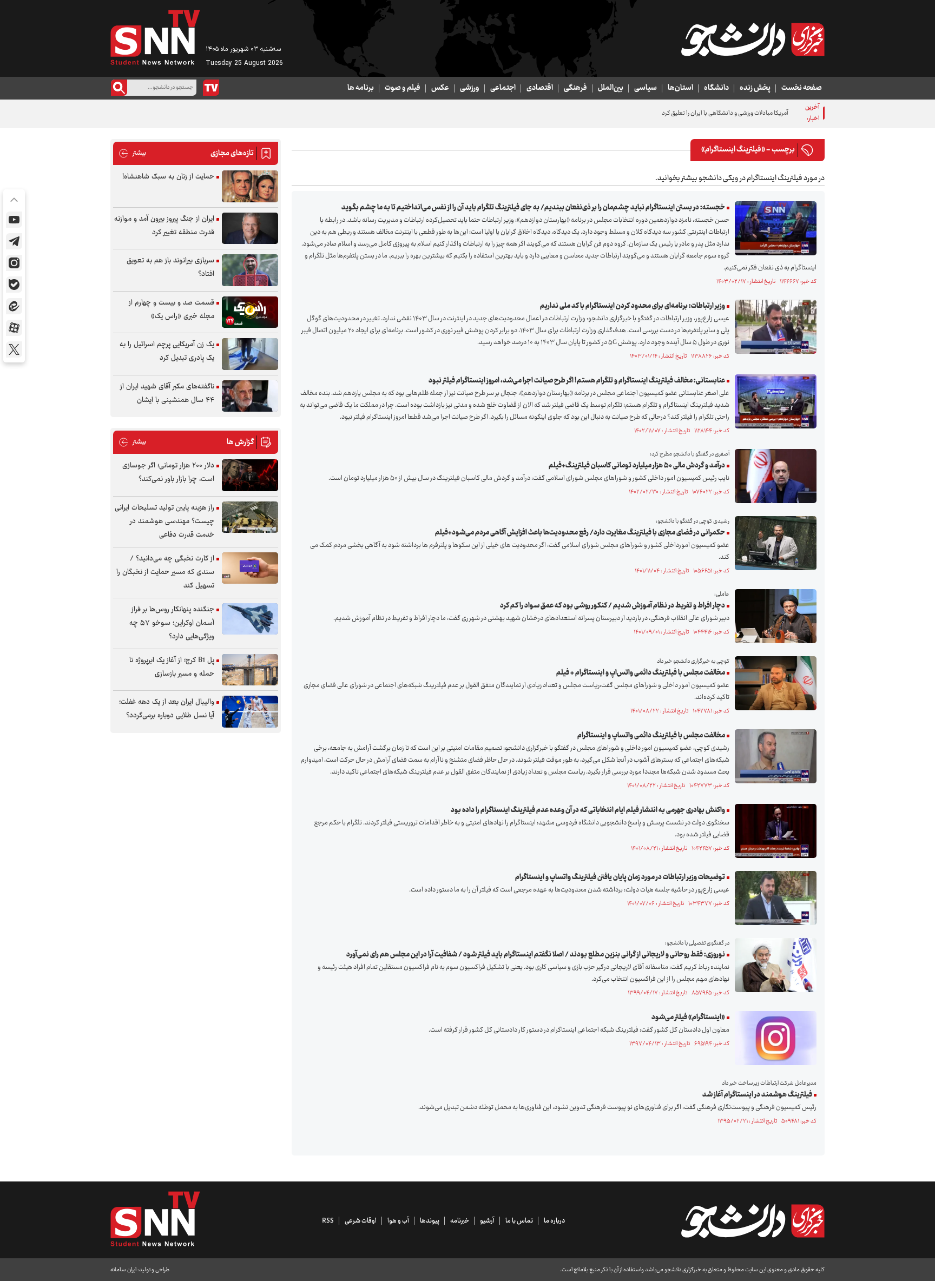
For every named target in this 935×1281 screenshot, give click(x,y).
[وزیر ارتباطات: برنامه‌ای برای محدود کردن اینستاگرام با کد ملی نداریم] (773, 327)
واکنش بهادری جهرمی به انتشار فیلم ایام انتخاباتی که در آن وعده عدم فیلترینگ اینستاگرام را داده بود (588, 810)
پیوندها (429, 1221)
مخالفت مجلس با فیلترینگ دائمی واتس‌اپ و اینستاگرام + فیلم (640, 672)
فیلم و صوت (402, 88)
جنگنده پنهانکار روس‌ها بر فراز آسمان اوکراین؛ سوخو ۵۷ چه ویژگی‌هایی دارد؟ (171, 623)
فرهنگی (575, 88)
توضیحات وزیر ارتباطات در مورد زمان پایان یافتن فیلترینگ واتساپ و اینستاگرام (620, 877)
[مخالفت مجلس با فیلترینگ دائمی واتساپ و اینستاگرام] (773, 756)
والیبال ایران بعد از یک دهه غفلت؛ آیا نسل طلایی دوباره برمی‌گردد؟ (166, 709)
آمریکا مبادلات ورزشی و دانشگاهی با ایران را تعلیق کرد (725, 113)
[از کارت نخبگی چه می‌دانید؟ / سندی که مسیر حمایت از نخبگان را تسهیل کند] (250, 568)
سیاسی (645, 88)
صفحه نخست (801, 88)
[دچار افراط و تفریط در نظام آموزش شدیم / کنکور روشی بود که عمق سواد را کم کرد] (773, 616)
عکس (440, 88)
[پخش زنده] (211, 88)
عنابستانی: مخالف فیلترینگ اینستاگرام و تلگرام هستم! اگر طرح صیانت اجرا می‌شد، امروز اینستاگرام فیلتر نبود (577, 380)
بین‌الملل (610, 88)
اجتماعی (503, 88)
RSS (328, 1221)
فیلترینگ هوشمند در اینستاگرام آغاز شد (757, 1094)
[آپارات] (14, 328)
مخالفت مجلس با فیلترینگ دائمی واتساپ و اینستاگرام (651, 735)
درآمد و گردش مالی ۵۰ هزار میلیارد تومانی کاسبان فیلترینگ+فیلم (637, 465)
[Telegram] (14, 241)
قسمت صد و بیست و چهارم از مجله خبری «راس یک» (171, 309)
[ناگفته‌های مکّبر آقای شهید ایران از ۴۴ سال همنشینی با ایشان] (250, 396)
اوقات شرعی (361, 1221)
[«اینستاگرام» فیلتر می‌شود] (773, 1038)
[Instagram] (14, 263)
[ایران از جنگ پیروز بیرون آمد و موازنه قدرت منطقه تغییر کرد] (250, 229)
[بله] (14, 285)
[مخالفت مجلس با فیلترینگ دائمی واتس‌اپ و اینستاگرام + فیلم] (773, 683)
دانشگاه (716, 88)
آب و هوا (398, 1221)
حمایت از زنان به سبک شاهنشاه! (168, 176)
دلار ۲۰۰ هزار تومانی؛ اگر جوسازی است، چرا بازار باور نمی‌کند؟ (168, 472)
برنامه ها (360, 88)
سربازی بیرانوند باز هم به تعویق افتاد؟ (170, 267)
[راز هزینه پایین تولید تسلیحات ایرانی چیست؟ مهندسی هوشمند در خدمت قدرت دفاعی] (250, 517)
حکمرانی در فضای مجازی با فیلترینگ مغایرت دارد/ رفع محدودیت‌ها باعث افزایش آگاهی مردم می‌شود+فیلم (580, 532)
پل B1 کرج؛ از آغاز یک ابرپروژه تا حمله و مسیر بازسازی (171, 667)
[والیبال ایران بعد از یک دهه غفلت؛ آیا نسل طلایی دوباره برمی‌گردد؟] (250, 712)
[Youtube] (14, 220)
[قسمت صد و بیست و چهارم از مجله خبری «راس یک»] (250, 312)
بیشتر (132, 153)
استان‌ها (680, 88)
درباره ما (554, 1221)
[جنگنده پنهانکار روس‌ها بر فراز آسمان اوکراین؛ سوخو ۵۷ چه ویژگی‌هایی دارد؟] (250, 619)
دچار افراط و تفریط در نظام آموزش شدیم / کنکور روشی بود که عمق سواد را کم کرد (612, 605)
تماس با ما (519, 1221)
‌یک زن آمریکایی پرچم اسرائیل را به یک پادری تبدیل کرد (167, 351)
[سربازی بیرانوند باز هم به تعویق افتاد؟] (250, 270)
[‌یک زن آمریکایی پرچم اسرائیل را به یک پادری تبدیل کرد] (250, 354)
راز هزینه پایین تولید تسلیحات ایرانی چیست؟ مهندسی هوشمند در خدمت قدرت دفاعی (164, 521)
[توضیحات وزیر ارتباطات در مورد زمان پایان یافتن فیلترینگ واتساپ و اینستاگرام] (773, 898)
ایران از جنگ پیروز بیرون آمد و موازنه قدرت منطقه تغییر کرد (164, 226)
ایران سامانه (123, 1270)
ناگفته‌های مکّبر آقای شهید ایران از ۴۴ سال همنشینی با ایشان (167, 393)
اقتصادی (539, 88)
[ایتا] (14, 306)
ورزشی (469, 88)
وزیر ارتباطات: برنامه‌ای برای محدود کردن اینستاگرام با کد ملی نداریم (632, 306)
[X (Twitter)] (14, 349)
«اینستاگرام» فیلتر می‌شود (688, 1017)
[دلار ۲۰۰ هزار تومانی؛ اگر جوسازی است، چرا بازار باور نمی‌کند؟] (250, 475)
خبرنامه (459, 1221)
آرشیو (487, 1221)
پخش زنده (755, 88)
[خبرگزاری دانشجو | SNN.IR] (753, 39)
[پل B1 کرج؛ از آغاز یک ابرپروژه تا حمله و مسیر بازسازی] (250, 670)
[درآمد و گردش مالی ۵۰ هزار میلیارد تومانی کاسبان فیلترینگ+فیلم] (773, 476)
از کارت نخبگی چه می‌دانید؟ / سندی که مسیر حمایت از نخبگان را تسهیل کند (165, 572)
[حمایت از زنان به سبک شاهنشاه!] (250, 186)
